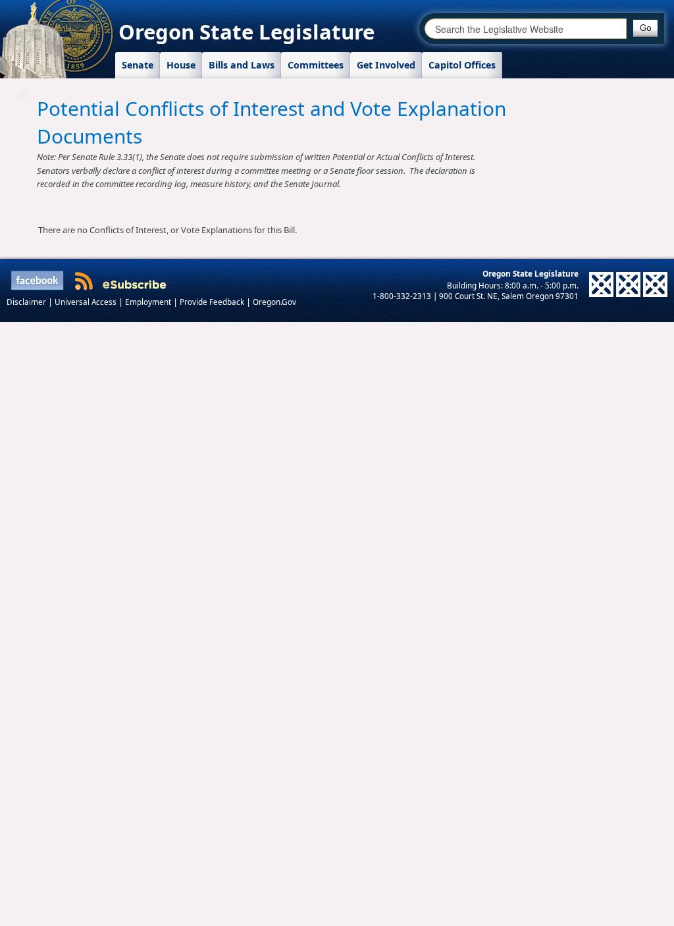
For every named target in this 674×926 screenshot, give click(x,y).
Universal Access (86, 301)
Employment (149, 301)
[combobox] (526, 28)
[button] (645, 28)
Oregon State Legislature (246, 31)
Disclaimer (27, 301)
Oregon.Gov (274, 301)
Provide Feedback (213, 301)
